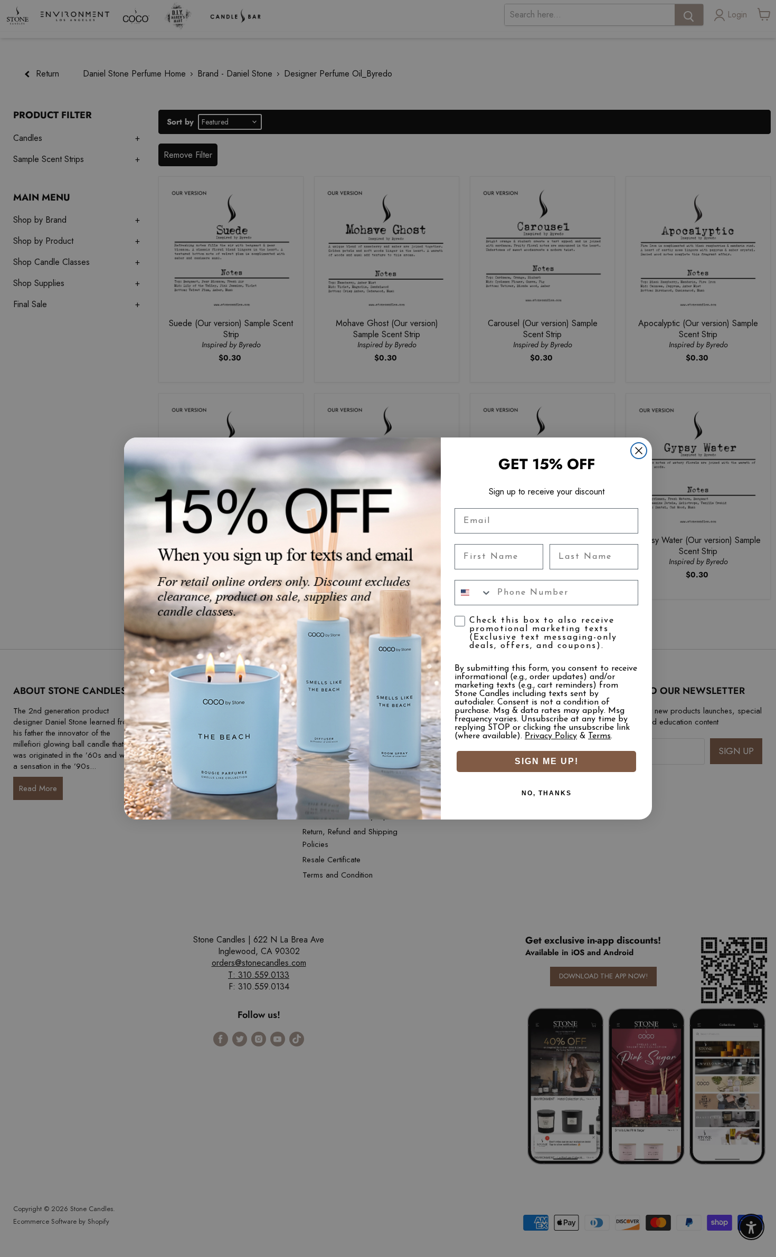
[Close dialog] (639, 451)
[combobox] (473, 592)
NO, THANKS (547, 793)
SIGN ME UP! (547, 761)
